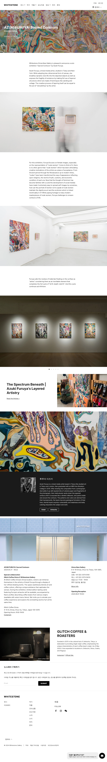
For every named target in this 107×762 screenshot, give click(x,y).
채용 (56, 702)
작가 (28, 5)
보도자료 (41, 5)
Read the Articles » (13, 398)
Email (6, 683)
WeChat (66, 711)
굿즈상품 (32, 708)
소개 (30, 715)
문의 (58, 5)
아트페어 (7, 705)
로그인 (100, 3)
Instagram (7, 615)
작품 (30, 705)
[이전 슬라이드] (44, 369)
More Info (74, 586)
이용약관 (43, 745)
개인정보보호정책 (53, 745)
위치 (53, 5)
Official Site (69, 655)
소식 (30, 719)
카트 (95, 3)
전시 (5, 702)
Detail (43, 509)
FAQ (27, 745)
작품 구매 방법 (34, 745)
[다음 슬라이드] (62, 369)
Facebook (56, 711)
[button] (97, 7)
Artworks (53, 509)
